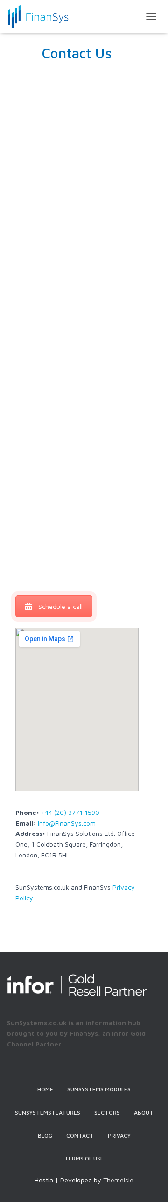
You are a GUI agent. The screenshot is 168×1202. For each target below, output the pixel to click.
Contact (80, 1135)
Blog (45, 1135)
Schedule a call (60, 606)
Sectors (107, 1112)
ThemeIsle (118, 1180)
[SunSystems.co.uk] (42, 16)
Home (45, 1089)
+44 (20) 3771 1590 (70, 812)
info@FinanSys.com (67, 823)
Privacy (119, 1135)
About (144, 1112)
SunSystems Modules (99, 1089)
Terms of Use (84, 1158)
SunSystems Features (47, 1112)
